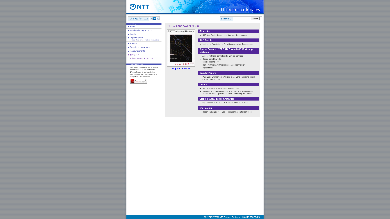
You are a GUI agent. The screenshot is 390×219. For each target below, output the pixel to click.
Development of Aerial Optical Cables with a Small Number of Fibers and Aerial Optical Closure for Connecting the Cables (227, 92)
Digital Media (207, 68)
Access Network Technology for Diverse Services (222, 56)
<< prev (176, 68)
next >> (186, 68)
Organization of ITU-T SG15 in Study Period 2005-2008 (225, 103)
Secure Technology (210, 62)
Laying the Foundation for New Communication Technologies (227, 44)
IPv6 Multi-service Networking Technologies (220, 88)
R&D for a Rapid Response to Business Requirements (224, 35)
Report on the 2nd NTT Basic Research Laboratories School (227, 112)
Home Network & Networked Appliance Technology (223, 65)
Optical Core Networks (211, 59)
